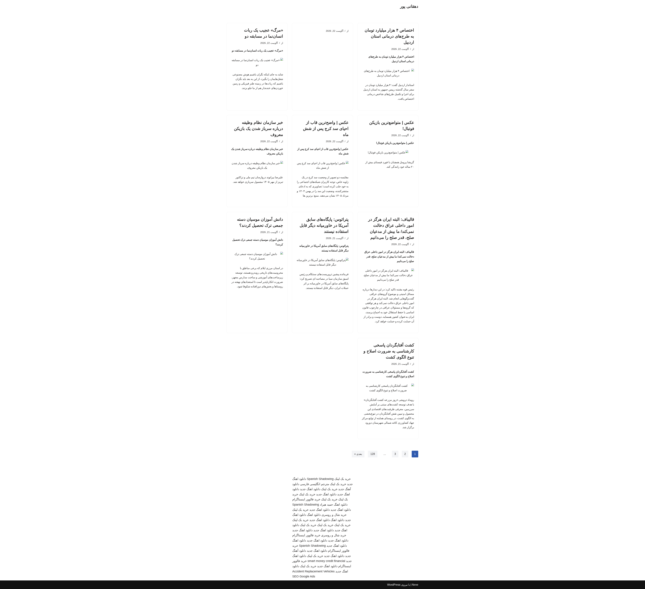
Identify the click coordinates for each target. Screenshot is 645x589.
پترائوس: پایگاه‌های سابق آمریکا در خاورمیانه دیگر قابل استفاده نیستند (324, 225)
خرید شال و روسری (334, 514)
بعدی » (358, 454)
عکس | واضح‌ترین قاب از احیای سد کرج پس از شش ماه (326, 128)
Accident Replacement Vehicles (313, 571)
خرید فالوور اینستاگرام (306, 499)
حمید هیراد (326, 504)
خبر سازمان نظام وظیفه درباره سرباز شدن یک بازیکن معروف (258, 128)
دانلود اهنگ (341, 504)
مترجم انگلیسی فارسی (314, 484)
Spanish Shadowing (320, 479)
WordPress (393, 584)
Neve (415, 584)
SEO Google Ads (303, 576)
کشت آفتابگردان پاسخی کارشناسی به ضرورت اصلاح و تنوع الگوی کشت (388, 351)
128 (372, 454)
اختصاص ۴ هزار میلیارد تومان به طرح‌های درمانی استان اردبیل (389, 36)
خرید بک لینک (342, 479)
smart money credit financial (326, 561)
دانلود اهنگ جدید (310, 489)
